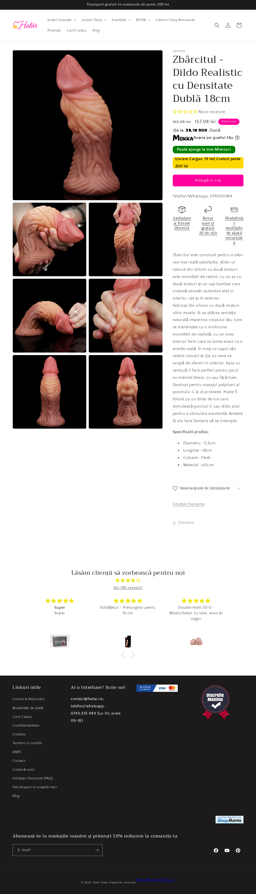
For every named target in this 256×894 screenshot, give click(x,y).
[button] (61, 20)
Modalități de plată (27, 708)
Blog (16, 796)
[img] (128, 580)
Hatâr (96, 882)
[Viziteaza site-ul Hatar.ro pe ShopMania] (230, 821)
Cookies (19, 734)
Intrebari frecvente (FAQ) (32, 778)
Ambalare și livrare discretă (182, 223)
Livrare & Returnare (28, 699)
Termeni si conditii (27, 743)
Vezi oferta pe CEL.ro (155, 879)
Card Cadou (22, 717)
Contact (18, 761)
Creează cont (23, 770)
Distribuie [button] (186, 523)
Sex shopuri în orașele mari (34, 787)
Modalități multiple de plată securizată (234, 230)
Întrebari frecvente (189, 504)
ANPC (17, 752)
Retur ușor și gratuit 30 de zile (208, 225)
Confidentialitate (25, 726)
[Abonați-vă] (96, 850)
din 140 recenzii (128, 587)
